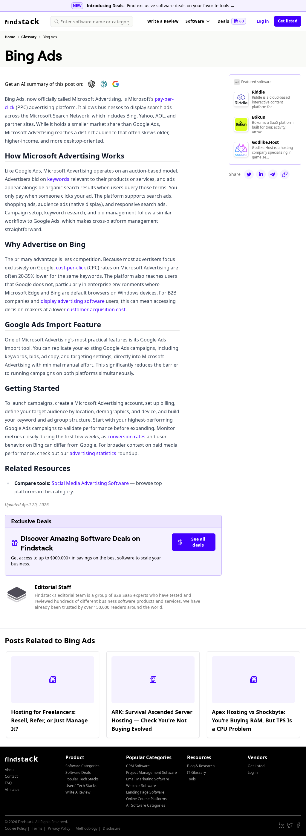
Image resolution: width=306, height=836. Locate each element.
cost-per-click (71, 267)
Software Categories (82, 765)
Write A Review (77, 792)
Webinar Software (141, 785)
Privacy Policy (59, 828)
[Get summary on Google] (115, 84)
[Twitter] (249, 174)
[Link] (285, 174)
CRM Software (138, 765)
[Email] (273, 174)
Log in (263, 21)
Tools (191, 779)
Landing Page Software (145, 792)
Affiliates (12, 789)
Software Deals (78, 772)
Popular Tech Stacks (82, 779)
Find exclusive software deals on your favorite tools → (181, 5)
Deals (231, 21)
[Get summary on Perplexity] (103, 84)
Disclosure (111, 828)
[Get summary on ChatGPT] (92, 84)
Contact (11, 776)
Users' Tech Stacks (81, 785)
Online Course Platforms (146, 798)
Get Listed (256, 765)
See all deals (198, 542)
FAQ (8, 782)
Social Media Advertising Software (90, 483)
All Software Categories (145, 805)
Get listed (287, 21)
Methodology (86, 828)
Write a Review (162, 21)
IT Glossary (196, 772)
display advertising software (73, 301)
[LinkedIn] (261, 174)
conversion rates (127, 436)
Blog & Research (201, 765)
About (10, 769)
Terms (37, 828)
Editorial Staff (53, 587)
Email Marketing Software (147, 779)
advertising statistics (93, 453)
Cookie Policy (16, 828)
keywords (58, 179)
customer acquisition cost (96, 309)
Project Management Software (151, 772)
